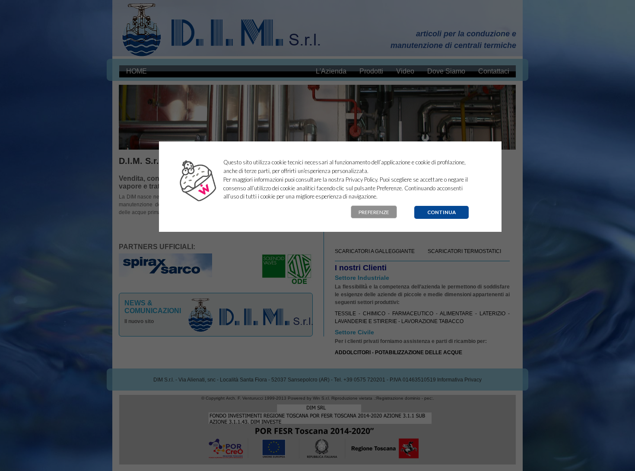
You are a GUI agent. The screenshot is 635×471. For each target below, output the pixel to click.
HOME (136, 71)
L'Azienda (331, 71)
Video (405, 71)
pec (428, 398)
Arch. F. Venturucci (244, 398)
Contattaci (493, 71)
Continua (441, 212)
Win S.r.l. (321, 398)
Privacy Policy (361, 179)
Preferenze (374, 212)
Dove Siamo (446, 71)
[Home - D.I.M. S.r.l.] (221, 28)
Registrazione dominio (398, 398)
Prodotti (371, 71)
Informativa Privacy (459, 380)
